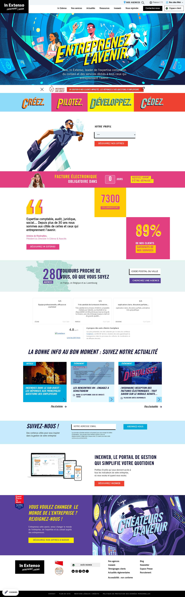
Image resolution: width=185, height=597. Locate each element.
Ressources (104, 8)
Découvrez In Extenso (43, 247)
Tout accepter (46, 584)
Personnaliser (28, 584)
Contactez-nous (153, 8)
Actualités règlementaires (119, 573)
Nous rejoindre (132, 8)
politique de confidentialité (79, 438)
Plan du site (65, 594)
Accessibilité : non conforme (120, 578)
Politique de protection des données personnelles (126, 594)
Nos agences (133, 3)
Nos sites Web (175, 3)
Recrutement (145, 573)
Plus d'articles (57, 406)
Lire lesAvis (73, 338)
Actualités (90, 8)
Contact (52, 594)
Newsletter (144, 565)
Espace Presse (146, 569)
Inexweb (117, 8)
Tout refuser (11, 584)
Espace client (175, 8)
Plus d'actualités (151, 407)
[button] (10, 592)
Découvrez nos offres (111, 144)
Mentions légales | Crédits (86, 594)
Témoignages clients (117, 569)
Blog (142, 561)
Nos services (76, 8)
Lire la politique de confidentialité (16, 576)
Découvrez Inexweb (109, 484)
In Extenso (62, 8)
